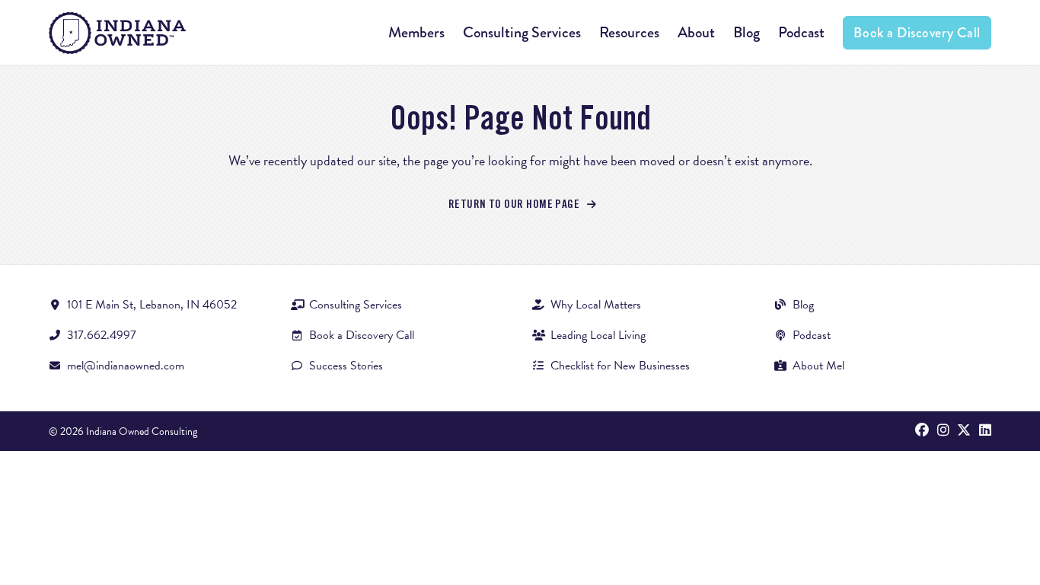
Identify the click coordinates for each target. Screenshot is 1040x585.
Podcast (801, 32)
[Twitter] (964, 431)
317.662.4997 (101, 335)
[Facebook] (922, 431)
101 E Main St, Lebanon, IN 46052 (152, 305)
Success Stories (346, 365)
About (696, 32)
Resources (629, 32)
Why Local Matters (595, 305)
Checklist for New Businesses (620, 365)
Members (416, 32)
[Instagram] (943, 431)
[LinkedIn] (985, 431)
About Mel (818, 365)
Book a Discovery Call (916, 33)
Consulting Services (522, 32)
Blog (746, 32)
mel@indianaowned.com (125, 365)
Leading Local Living (598, 335)
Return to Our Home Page (515, 205)
